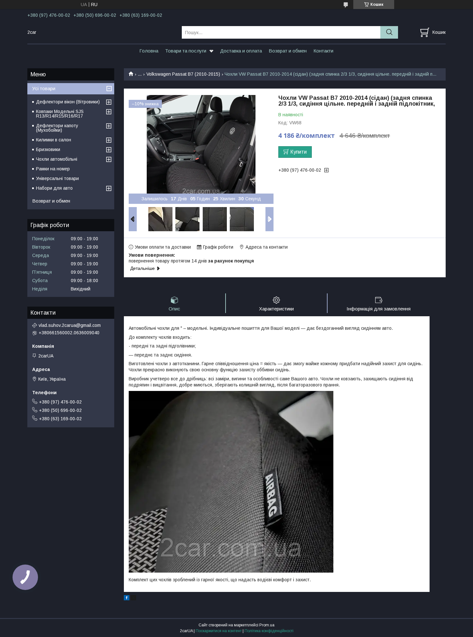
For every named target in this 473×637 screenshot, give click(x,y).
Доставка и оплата (241, 50)
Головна (148, 50)
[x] (133, 598)
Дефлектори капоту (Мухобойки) (57, 128)
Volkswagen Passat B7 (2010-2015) (183, 74)
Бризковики (48, 149)
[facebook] (126, 598)
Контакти (323, 50)
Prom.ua (266, 625)
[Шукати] (389, 32)
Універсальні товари (57, 178)
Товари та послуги (185, 50)
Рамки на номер (53, 168)
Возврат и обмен (288, 50)
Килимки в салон (53, 139)
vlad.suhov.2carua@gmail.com (70, 325)
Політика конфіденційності (269, 631)
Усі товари (43, 88)
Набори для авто (54, 188)
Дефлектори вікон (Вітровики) (68, 101)
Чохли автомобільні (56, 159)
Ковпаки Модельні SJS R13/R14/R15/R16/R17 (60, 114)
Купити (298, 152)
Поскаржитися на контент (219, 631)
